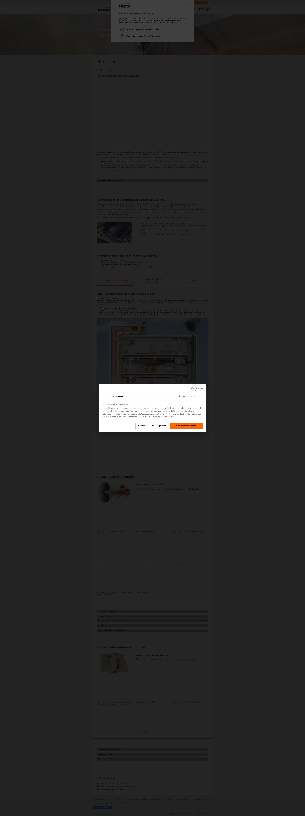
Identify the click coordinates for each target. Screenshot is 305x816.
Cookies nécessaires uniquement (152, 426)
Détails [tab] (152, 397)
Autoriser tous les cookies (187, 426)
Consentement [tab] (117, 397)
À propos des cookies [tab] (188, 397)
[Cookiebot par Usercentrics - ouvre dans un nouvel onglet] (193, 389)
